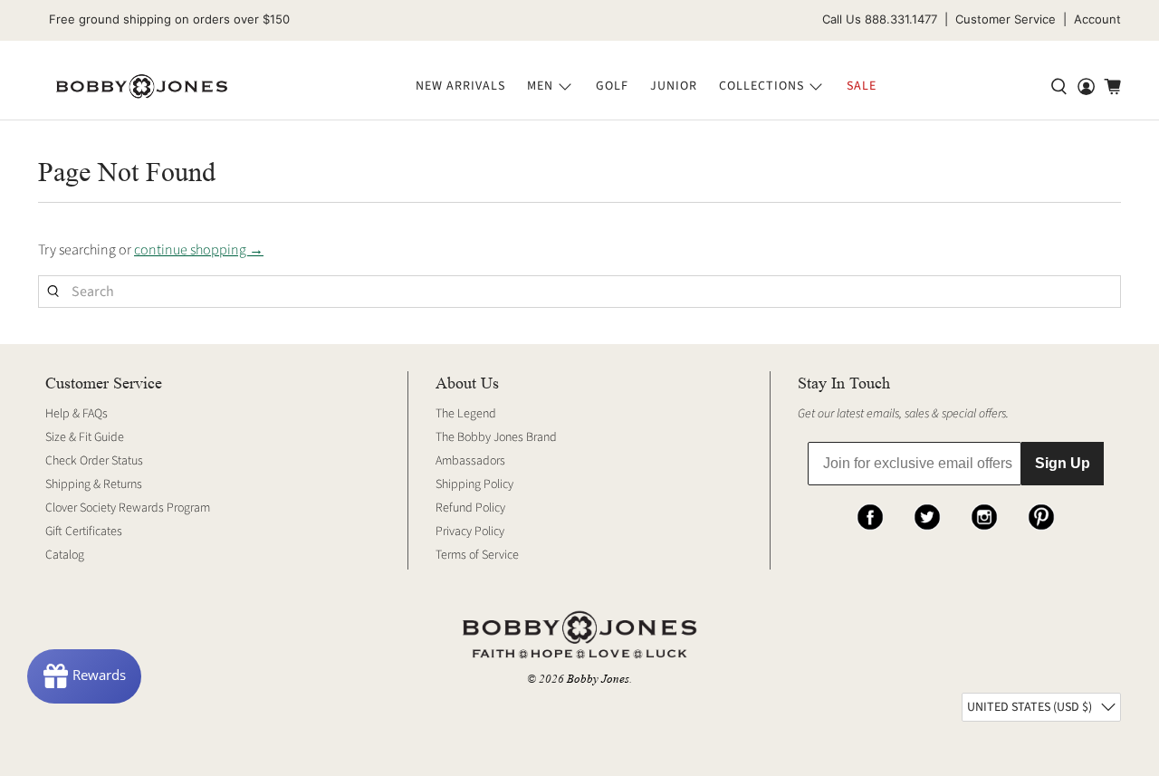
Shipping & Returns (93, 484)
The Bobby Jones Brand (496, 437)
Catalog (64, 555)
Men (540, 86)
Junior (673, 86)
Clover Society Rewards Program (127, 508)
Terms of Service (477, 555)
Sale (861, 86)
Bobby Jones (598, 678)
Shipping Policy (474, 484)
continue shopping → (198, 250)
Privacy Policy (470, 531)
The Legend (466, 414)
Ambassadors (470, 461)
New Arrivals (460, 86)
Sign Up (1062, 463)
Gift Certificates (83, 531)
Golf (612, 86)
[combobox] (579, 291)
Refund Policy (470, 508)
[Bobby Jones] (142, 87)
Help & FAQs (76, 414)
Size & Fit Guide (84, 437)
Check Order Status (94, 461)
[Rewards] (84, 676)
